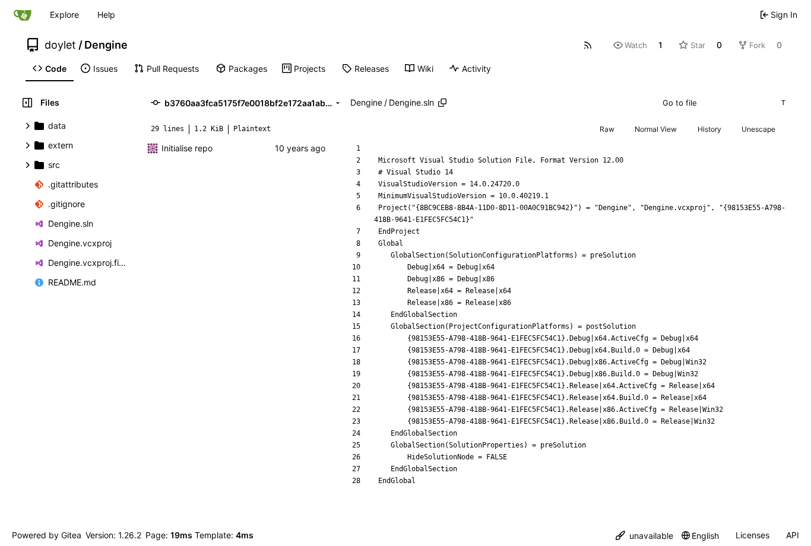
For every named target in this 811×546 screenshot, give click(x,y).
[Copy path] (442, 103)
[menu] (644, 536)
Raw (607, 129)
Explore (64, 14)
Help (106, 14)
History (709, 129)
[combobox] (723, 103)
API (792, 535)
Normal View (656, 129)
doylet (60, 45)
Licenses (752, 535)
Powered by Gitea (46, 535)
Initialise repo (187, 148)
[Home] (22, 15)
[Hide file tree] (27, 103)
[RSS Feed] (588, 45)
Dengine (106, 45)
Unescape (758, 129)
